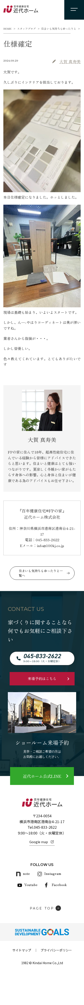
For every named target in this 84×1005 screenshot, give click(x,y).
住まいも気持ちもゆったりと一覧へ (41, 573)
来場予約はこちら (42, 678)
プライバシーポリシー (56, 950)
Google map (38, 842)
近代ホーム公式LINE (42, 776)
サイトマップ (21, 950)
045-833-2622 (45, 827)
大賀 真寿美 (70, 61)
